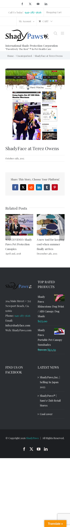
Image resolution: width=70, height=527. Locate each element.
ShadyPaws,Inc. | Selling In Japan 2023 (50, 382)
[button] (8, 234)
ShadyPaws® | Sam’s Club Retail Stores (50, 400)
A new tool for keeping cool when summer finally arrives (50, 244)
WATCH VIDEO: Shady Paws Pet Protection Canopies (18, 244)
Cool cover (46, 414)
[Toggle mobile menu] (63, 33)
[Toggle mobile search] (55, 33)
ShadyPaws (32, 438)
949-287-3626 (22, 315)
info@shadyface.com (17, 325)
